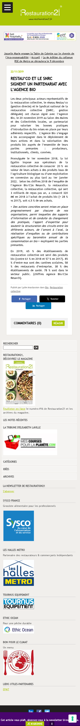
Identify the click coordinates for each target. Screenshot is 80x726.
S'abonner (8, 491)
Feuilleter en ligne (14, 408)
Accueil (35, 57)
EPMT (6, 689)
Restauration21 (40, 13)
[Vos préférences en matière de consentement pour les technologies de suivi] (72, 719)
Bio (46, 287)
